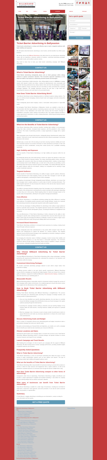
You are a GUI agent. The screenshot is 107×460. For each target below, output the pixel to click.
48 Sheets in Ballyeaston (24, 414)
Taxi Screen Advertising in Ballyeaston (27, 452)
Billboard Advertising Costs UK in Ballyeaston (27, 417)
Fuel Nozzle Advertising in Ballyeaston (27, 456)
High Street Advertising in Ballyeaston (27, 424)
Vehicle (71, 11)
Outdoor (57, 11)
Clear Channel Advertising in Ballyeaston (28, 420)
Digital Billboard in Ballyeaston (25, 433)
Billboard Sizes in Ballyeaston (25, 411)
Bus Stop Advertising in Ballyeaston (26, 427)
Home (19, 11)
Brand (45, 11)
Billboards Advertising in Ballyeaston (25, 408)
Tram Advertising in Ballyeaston (25, 441)
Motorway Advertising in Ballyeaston (26, 434)
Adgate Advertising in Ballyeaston (26, 442)
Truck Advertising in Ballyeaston (25, 449)
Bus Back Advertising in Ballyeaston (26, 453)
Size (27, 11)
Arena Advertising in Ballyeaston (26, 439)
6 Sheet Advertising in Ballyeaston (26, 413)
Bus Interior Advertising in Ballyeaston (27, 455)
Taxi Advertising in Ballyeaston (25, 445)
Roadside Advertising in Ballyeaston (26, 430)
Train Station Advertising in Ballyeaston (27, 436)
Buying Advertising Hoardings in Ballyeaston (27, 458)
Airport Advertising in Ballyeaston (26, 438)
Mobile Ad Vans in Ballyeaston (25, 450)
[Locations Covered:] (16, 1)
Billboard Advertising (34, 55)
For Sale (84, 11)
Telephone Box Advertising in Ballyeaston (28, 431)
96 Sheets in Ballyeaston (24, 416)
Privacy (69, 408)
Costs (35, 11)
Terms (73, 408)
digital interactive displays (51, 273)
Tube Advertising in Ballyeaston (25, 428)
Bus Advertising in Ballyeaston (25, 447)
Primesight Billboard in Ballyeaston (26, 422)
